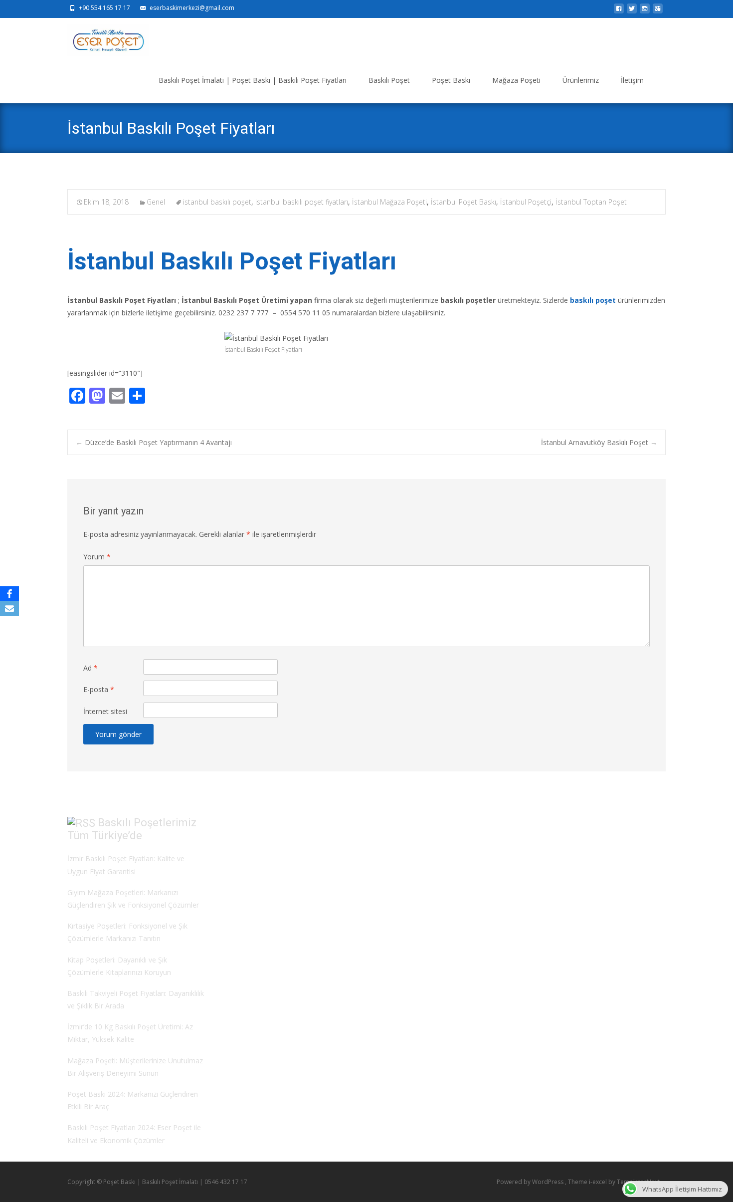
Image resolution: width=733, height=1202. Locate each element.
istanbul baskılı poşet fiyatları (301, 202)
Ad (90, 668)
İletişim (632, 80)
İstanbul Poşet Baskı (463, 202)
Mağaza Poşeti (516, 80)
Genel (156, 202)
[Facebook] (9, 593)
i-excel (598, 1182)
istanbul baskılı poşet (217, 202)
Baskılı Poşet (389, 80)
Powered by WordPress (531, 1182)
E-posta (98, 689)
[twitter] (632, 11)
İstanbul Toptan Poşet (591, 202)
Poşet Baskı (451, 80)
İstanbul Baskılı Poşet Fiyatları (231, 261)
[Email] (9, 608)
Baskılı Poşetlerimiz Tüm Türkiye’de (131, 829)
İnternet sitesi (105, 711)
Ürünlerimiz (580, 80)
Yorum (97, 556)
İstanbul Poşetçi (525, 202)
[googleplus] (658, 11)
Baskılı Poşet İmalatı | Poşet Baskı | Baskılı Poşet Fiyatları (253, 80)
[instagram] (645, 11)
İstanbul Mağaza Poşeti (389, 202)
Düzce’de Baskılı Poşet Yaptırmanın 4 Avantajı (154, 442)
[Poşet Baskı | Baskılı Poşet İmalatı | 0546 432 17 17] (100, 38)
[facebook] (619, 11)
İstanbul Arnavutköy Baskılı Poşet (599, 442)
